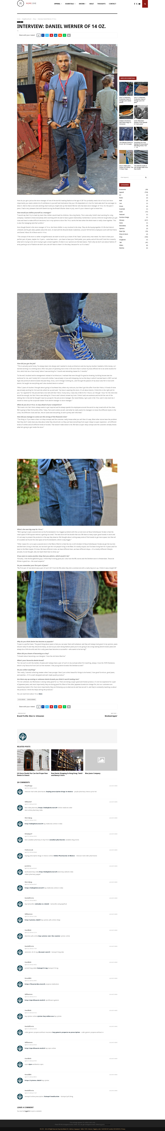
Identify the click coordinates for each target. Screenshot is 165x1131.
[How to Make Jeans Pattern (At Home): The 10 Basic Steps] (126, 157)
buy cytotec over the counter (49, 936)
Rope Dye (122, 231)
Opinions (121, 228)
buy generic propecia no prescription (66, 1032)
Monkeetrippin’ (111, 716)
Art (120, 195)
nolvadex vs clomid (42, 904)
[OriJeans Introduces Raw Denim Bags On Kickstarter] (126, 112)
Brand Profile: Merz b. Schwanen (30, 716)
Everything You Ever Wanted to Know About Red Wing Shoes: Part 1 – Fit (141, 145)
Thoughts (101, 4)
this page (107, 1124)
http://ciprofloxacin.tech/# (35, 1000)
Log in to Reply (113, 785)
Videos (121, 245)
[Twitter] (137, 4)
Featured (121, 214)
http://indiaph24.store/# (34, 824)
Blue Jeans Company (92, 773)
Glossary (121, 220)
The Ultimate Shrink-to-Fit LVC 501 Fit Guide (126, 143)
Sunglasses (122, 239)
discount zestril (44, 952)
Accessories (122, 189)
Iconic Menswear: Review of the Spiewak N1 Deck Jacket (140, 122)
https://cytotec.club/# (33, 1080)
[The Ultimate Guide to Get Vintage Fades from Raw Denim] (141, 157)
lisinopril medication (51, 1096)
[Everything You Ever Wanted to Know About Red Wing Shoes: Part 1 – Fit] (141, 134)
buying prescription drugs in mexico (59, 791)
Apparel (57, 4)
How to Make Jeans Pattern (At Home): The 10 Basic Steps (126, 167)
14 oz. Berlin (21, 699)
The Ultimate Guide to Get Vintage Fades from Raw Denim (141, 167)
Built (92, 4)
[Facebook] (135, 4)
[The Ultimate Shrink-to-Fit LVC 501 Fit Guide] (126, 134)
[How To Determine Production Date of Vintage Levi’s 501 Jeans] (141, 89)
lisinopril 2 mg (42, 968)
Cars (120, 203)
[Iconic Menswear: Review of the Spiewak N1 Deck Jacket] (141, 112)
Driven (82, 4)
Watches (121, 248)
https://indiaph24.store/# (47, 808)
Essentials (69, 4)
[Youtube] (140, 4)
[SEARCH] (146, 177)
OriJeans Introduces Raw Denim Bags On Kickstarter (125, 122)
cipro (30, 1064)
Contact (112, 4)
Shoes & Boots (123, 234)
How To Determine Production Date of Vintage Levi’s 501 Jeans (139, 100)
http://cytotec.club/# (33, 920)
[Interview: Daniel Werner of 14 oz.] (67, 198)
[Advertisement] (52, 251)
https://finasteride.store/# (35, 984)
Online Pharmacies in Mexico (64, 856)
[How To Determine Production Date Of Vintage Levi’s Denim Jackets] (126, 89)
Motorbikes (122, 225)
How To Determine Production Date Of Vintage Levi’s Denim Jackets (125, 100)
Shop (19, 21)
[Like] (38, 35)
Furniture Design (124, 217)
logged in (27, 1111)
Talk (22, 21)
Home (121, 223)
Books (121, 198)
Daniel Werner (31, 699)
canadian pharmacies (57, 840)
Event (121, 212)
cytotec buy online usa (45, 1016)
